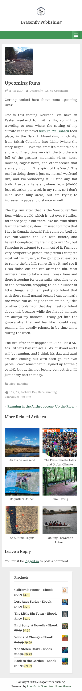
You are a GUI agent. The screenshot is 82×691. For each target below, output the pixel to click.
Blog (12, 383)
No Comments (59, 91)
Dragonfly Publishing (41, 22)
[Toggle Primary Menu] (76, 35)
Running (22, 383)
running (51, 392)
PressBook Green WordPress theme (49, 686)
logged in (32, 561)
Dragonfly (36, 90)
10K (11, 392)
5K (17, 392)
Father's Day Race (33, 392)
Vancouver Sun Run (18, 396)
